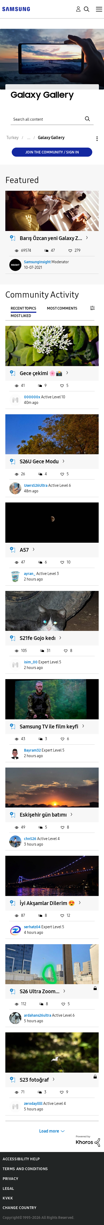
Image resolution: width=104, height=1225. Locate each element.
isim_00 (31, 662)
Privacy (10, 1179)
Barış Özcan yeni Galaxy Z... (51, 238)
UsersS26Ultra (35, 485)
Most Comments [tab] (62, 308)
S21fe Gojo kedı (37, 638)
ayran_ (29, 573)
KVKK (8, 1198)
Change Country (19, 1208)
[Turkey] (16, 8)
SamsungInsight (37, 262)
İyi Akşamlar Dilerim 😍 (47, 903)
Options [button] (88, 139)
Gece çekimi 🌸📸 (41, 373)
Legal (8, 1188)
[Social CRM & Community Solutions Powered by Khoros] (88, 1140)
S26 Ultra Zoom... (39, 991)
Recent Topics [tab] (23, 308)
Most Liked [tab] (21, 316)
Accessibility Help (21, 1159)
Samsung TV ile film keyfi (49, 726)
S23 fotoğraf (34, 1080)
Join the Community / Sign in (52, 152)
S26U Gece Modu (39, 461)
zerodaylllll (33, 1103)
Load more (49, 1131)
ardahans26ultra (37, 1015)
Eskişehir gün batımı (43, 815)
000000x (32, 397)
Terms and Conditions (25, 1169)
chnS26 (30, 839)
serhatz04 (32, 927)
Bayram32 (32, 750)
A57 (24, 550)
